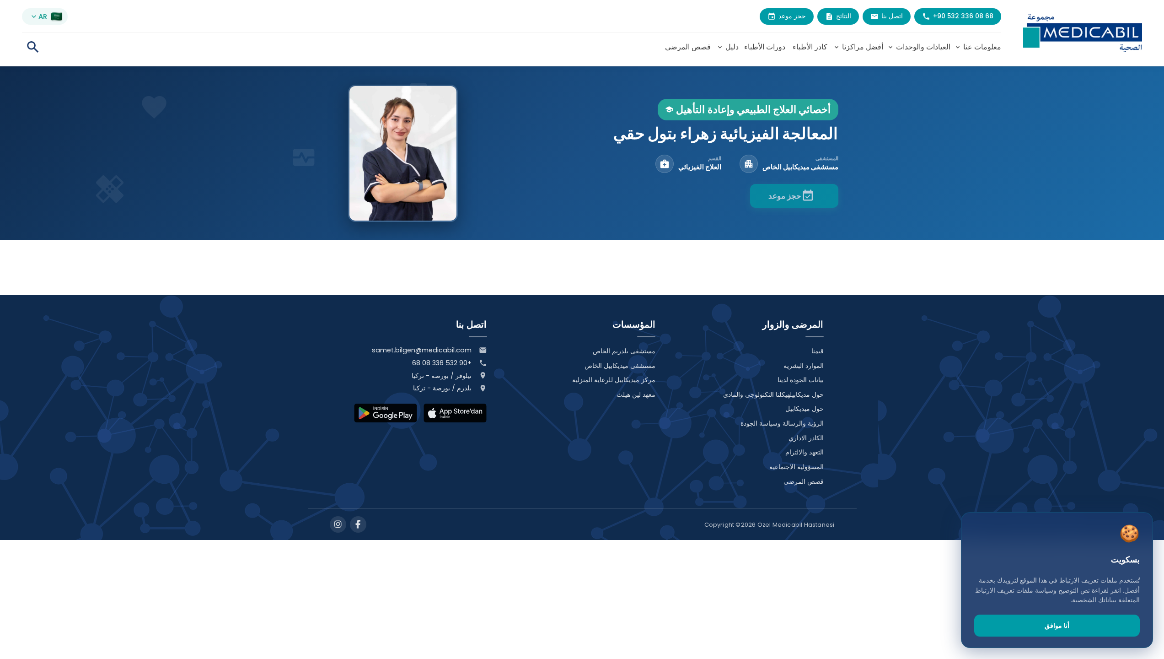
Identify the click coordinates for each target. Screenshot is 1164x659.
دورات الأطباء (764, 47)
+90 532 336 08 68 (442, 362)
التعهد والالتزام (804, 452)
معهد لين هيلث (636, 394)
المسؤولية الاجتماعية (796, 466)
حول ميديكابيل (804, 408)
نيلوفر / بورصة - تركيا (442, 375)
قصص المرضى (688, 47)
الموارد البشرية (803, 365)
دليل (727, 47)
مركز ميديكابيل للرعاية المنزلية (613, 379)
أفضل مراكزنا (858, 47)
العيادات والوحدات (918, 47)
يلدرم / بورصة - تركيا (442, 388)
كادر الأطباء (810, 47)
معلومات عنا (977, 47)
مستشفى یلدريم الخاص (624, 351)
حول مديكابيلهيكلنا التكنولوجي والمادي (773, 394)
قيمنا (817, 351)
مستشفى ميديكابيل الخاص (620, 365)
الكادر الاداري (806, 438)
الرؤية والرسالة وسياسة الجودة (782, 423)
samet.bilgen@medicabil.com (422, 350)
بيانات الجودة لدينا (801, 379)
